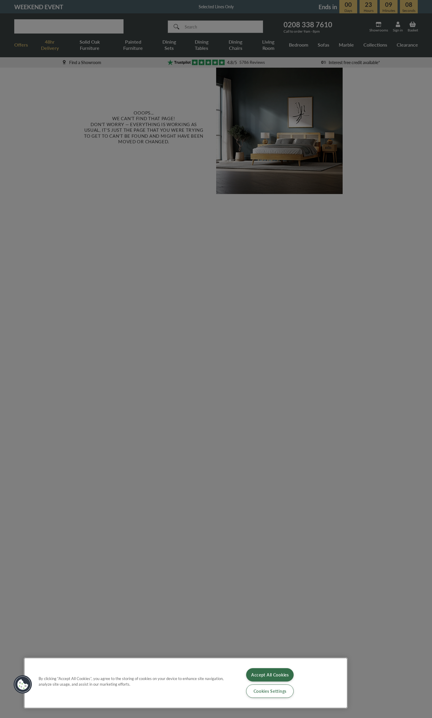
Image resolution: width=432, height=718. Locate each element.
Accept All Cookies (270, 675)
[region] (186, 683)
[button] (22, 684)
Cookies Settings (270, 691)
